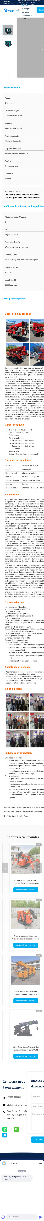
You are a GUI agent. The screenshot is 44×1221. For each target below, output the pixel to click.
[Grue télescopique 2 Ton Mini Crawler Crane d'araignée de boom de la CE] (25, 914)
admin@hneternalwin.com (17, 1105)
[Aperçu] (12, 10)
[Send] (41, 1217)
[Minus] (40, 1163)
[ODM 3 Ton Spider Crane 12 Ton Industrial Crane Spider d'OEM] (25, 1025)
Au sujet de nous (25, 10)
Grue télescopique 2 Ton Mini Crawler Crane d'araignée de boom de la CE (25, 939)
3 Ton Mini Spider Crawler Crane (15, 816)
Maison (25, 2)
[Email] (7, 1137)
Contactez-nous (27, 17)
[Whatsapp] (8, 1131)
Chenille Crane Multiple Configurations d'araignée (22, 812)
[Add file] (3, 1217)
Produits (25, 5)
